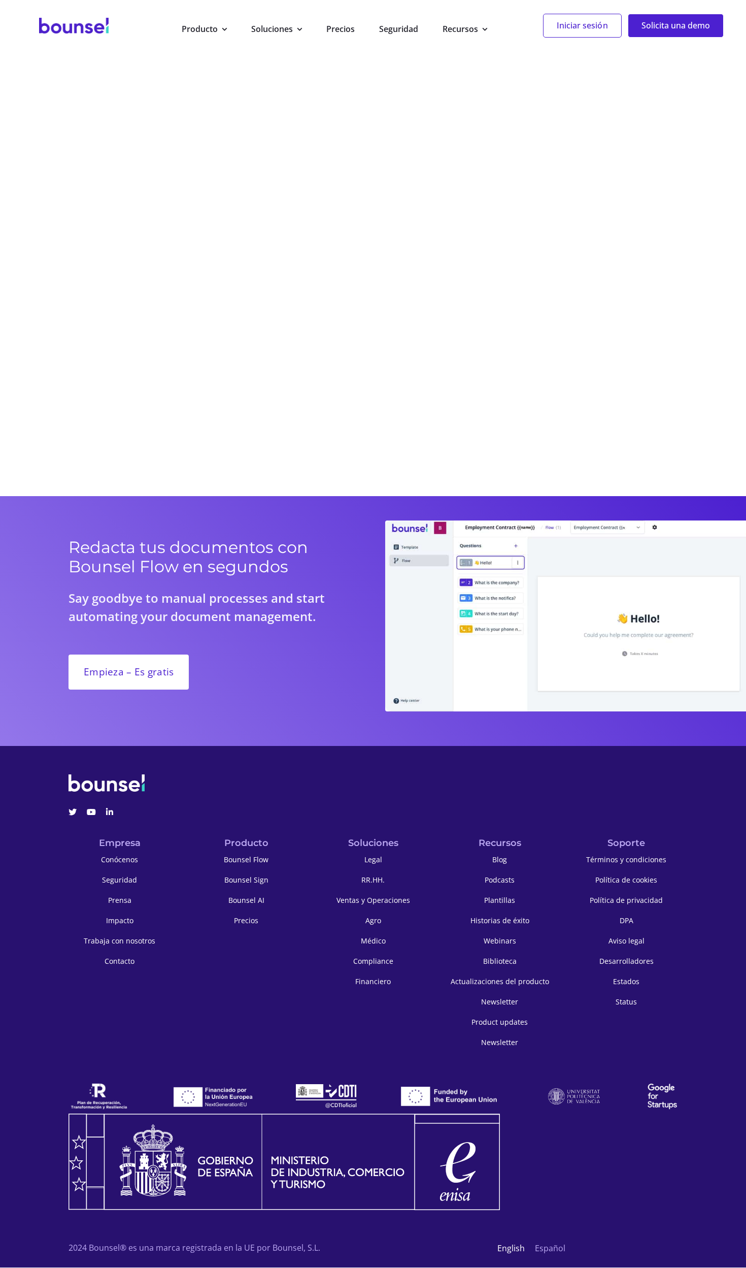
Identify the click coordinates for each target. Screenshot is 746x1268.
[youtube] (91, 812)
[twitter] (73, 812)
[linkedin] (109, 812)
